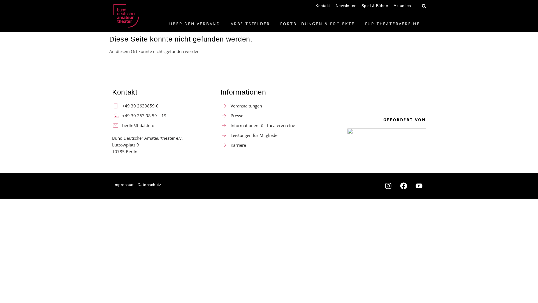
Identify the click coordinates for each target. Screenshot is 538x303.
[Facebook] (403, 186)
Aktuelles (402, 5)
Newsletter (346, 5)
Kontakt (323, 5)
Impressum (124, 184)
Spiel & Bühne (374, 5)
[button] (424, 6)
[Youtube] (419, 186)
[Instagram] (388, 186)
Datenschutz (149, 184)
